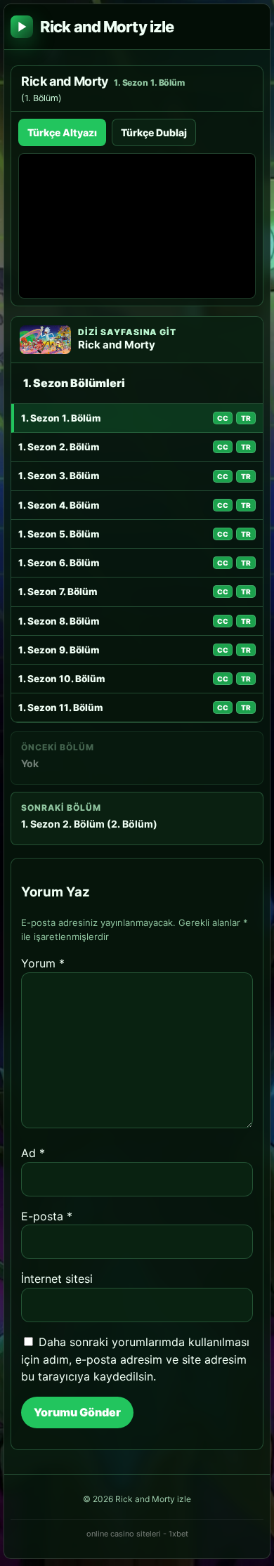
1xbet (178, 1534)
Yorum (43, 963)
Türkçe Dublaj (154, 132)
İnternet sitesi (57, 1279)
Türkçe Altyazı (62, 132)
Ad (33, 1153)
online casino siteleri (123, 1534)
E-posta (46, 1216)
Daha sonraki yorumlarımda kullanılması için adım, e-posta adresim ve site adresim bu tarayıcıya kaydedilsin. (135, 1359)
